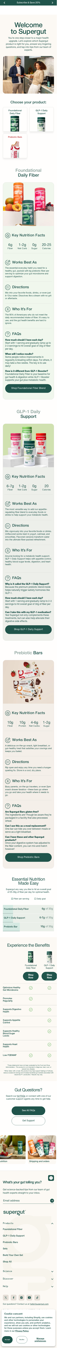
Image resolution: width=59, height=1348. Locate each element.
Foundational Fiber (12, 1229)
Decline (21, 1339)
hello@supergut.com (39, 1304)
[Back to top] (51, 1178)
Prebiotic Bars (10, 1242)
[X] (6, 1297)
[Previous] (4, 2)
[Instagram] (21, 1297)
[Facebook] (13, 1297)
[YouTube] (29, 1297)
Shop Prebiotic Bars (28, 857)
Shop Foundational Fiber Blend (28, 388)
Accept (7, 1339)
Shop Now (31, 976)
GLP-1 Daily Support (13, 1236)
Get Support (28, 1121)
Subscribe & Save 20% (28, 3)
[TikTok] (37, 1297)
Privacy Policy (22, 1331)
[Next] (52, 2)
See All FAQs (28, 1111)
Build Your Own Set (13, 1255)
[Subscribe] (51, 1201)
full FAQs (21, 1096)
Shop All (7, 1262)
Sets (5, 1249)
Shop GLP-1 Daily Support (28, 629)
